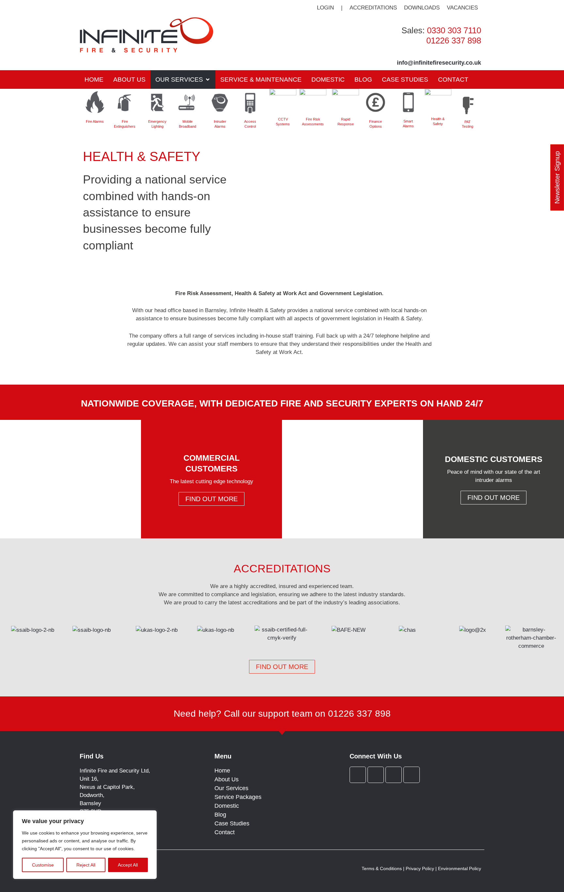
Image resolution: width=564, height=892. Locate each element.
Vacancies (462, 8)
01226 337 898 (453, 40)
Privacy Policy (420, 868)
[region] (85, 844)
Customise (43, 865)
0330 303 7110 (454, 30)
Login (325, 8)
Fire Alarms (95, 121)
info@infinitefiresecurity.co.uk (439, 62)
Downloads (422, 8)
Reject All (85, 865)
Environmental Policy (459, 868)
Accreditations (373, 8)
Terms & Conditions (382, 868)
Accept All (128, 865)
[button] (182, 79)
